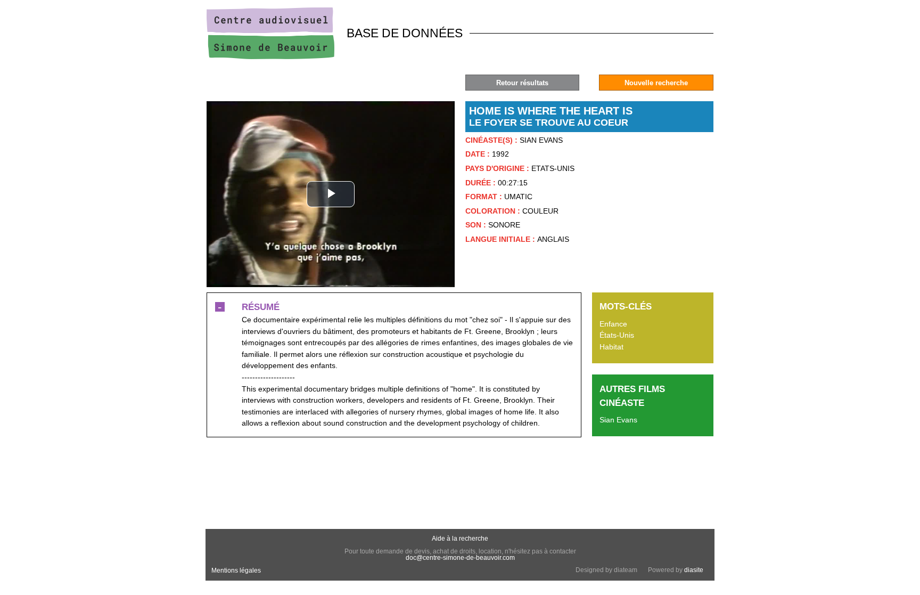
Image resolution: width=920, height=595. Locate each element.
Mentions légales (236, 570)
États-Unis (616, 335)
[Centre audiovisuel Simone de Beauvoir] (270, 56)
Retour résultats (522, 83)
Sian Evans (618, 419)
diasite (693, 570)
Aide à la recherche (460, 538)
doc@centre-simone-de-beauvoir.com (460, 558)
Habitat (611, 347)
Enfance (613, 324)
